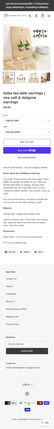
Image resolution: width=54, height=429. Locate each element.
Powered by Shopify (35, 419)
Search (9, 286)
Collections (11, 294)
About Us (10, 301)
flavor (5, 115)
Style (5, 127)
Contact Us (11, 278)
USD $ (26, 384)
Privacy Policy (12, 324)
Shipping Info (12, 316)
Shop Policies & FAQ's (16, 309)
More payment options (27, 157)
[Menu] (49, 15)
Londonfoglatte (22, 419)
